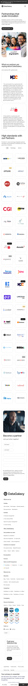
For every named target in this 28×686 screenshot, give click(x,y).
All (7, 147)
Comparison (6, 588)
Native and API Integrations (10, 562)
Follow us (6, 626)
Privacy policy (21, 666)
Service (19, 147)
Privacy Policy (11, 475)
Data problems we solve (9, 532)
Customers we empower (9, 544)
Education (6, 575)
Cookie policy (13, 666)
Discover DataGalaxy (9, 602)
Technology (12, 147)
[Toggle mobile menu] (25, 6)
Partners (6, 558)
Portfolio (6, 512)
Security (12, 670)
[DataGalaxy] (7, 6)
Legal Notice (6, 666)
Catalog (5, 503)
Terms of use (6, 670)
